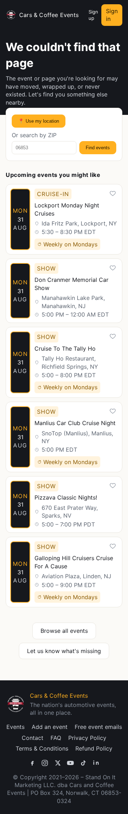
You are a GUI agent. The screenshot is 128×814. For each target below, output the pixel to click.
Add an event (50, 726)
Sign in (112, 14)
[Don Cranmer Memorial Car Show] (64, 291)
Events (15, 726)
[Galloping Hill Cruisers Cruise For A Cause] (64, 572)
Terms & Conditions (42, 748)
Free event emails (98, 726)
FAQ (55, 737)
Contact (32, 737)
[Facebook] (32, 763)
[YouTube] (70, 763)
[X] (58, 763)
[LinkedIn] (96, 763)
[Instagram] (45, 763)
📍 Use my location (38, 121)
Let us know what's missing (64, 650)
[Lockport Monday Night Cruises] (64, 219)
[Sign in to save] (112, 193)
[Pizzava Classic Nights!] (64, 504)
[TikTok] (83, 763)
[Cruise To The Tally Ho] (64, 362)
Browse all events (64, 630)
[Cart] (82, 14)
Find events (98, 147)
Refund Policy (93, 748)
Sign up (93, 15)
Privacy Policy (87, 737)
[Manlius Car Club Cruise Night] (64, 437)
